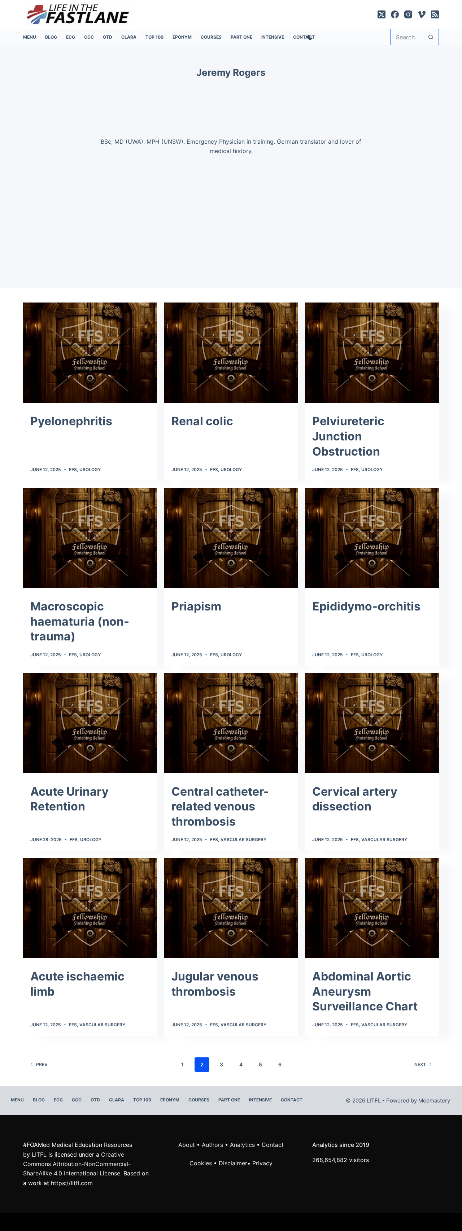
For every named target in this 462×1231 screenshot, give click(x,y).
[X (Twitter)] (381, 14)
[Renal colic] (231, 353)
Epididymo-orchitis (366, 606)
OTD (107, 37)
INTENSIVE (272, 37)
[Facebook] (395, 14)
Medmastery (434, 1100)
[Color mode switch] (309, 37)
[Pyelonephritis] (90, 353)
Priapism (196, 606)
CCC (89, 37)
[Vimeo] (422, 14)
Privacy (262, 1163)
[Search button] (431, 37)
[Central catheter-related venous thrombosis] (231, 723)
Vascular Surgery (243, 839)
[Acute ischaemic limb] (90, 908)
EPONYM (182, 37)
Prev (42, 1064)
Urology (90, 469)
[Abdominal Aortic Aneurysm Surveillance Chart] (372, 908)
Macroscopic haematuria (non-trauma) (79, 621)
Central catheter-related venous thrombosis (220, 806)
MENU (29, 37)
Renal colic (202, 421)
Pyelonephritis (71, 421)
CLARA (128, 37)
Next (420, 1064)
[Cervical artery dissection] (372, 723)
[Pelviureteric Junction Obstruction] (372, 353)
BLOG (51, 37)
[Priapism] (231, 538)
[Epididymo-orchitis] (372, 538)
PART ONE (241, 37)
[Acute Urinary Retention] (90, 723)
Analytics (242, 1144)
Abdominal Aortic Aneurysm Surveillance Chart (365, 991)
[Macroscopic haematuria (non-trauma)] (90, 538)
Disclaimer (233, 1163)
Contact (291, 1099)
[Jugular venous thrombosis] (231, 908)
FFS (73, 469)
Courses (211, 37)
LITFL (39, 1154)
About (186, 1144)
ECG (70, 37)
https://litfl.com (72, 1183)
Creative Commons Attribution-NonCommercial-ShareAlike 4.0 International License (77, 1164)
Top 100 (154, 37)
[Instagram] (408, 14)
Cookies (201, 1163)
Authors (212, 1144)
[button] (231, 189)
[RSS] (435, 14)
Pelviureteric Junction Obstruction (348, 436)
